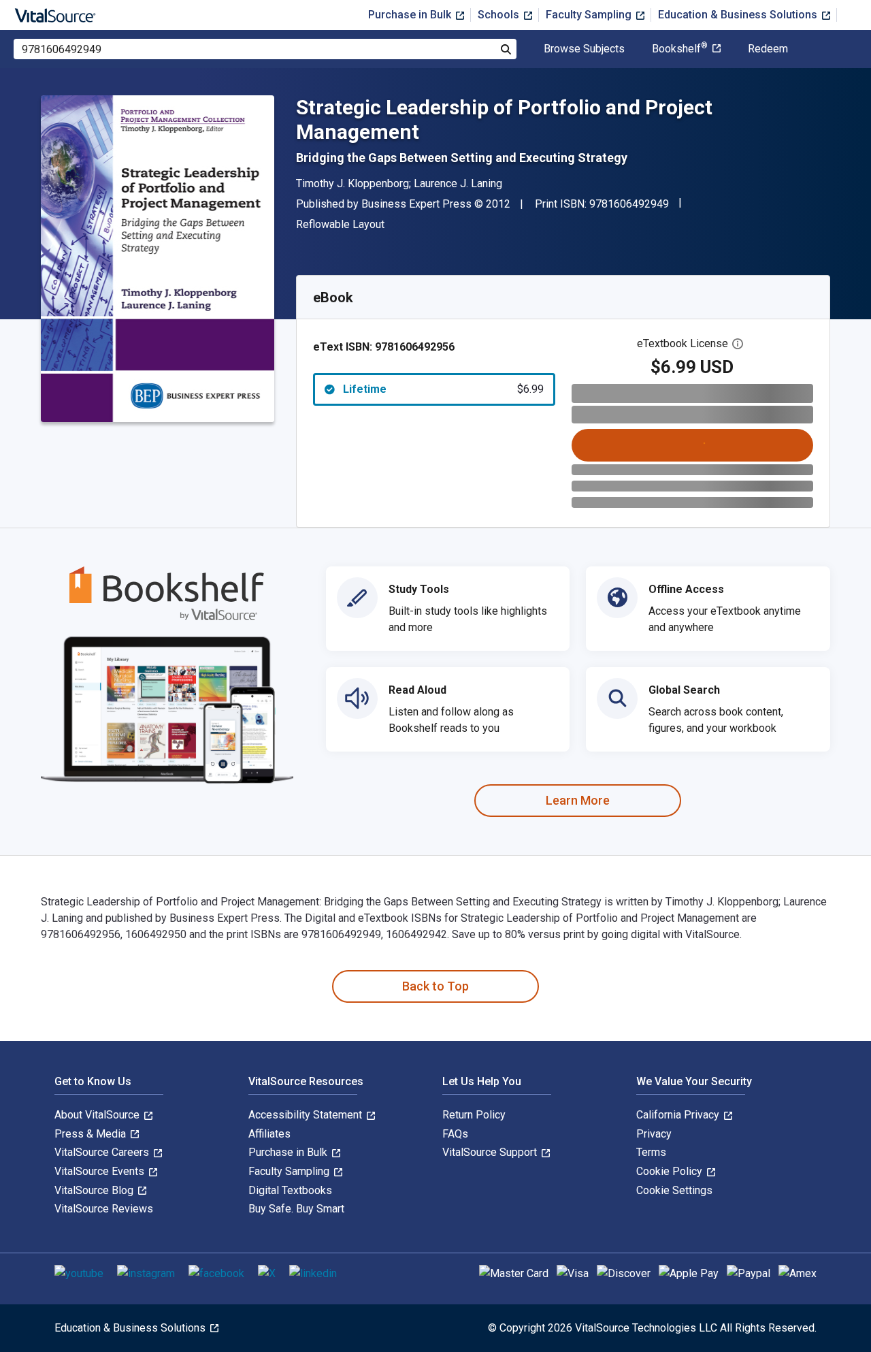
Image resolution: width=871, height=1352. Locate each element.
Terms (651, 1152)
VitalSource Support (491, 1152)
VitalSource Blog (95, 1190)
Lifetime (443, 389)
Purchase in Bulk (411, 14)
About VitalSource (98, 1114)
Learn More (578, 800)
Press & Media (91, 1133)
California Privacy (679, 1114)
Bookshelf (680, 49)
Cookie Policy (670, 1171)
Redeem (768, 49)
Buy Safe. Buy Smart (296, 1208)
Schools (500, 14)
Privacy (654, 1133)
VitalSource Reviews (103, 1208)
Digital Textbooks (290, 1190)
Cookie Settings (674, 1190)
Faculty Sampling (590, 14)
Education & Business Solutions (739, 14)
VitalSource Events (100, 1171)
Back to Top (435, 986)
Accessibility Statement (306, 1114)
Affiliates (269, 1133)
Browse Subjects (584, 49)
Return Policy (474, 1114)
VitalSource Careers (103, 1152)
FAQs (455, 1133)
